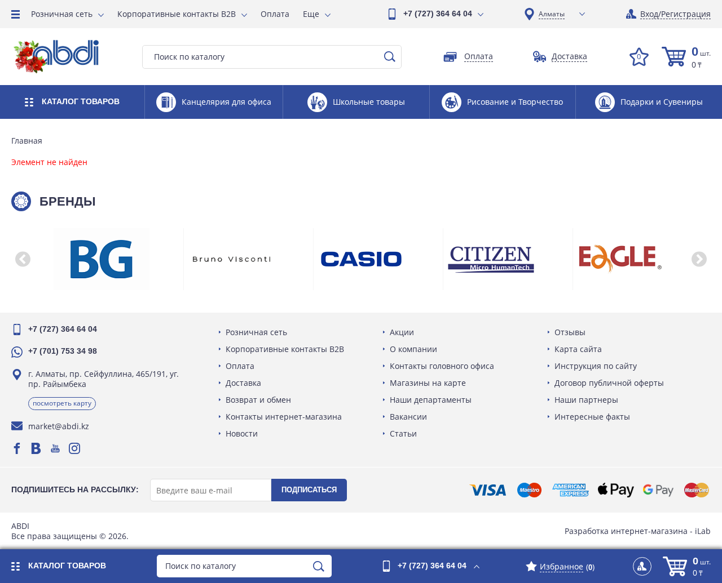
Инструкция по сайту (595, 366)
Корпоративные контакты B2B (176, 13)
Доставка (243, 382)
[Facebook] (17, 448)
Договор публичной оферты (609, 382)
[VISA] (487, 490)
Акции (402, 332)
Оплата (275, 13)
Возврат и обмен (258, 399)
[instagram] (74, 448)
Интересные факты (592, 416)
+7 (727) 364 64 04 (437, 13)
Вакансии (408, 416)
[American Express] (570, 490)
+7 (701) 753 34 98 (62, 350)
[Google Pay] (658, 490)
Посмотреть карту (62, 403)
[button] (22, 259)
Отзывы (569, 332)
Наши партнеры (586, 399)
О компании (413, 349)
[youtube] (55, 448)
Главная (26, 141)
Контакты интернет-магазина (284, 416)
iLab (703, 531)
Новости (242, 433)
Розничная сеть (62, 13)
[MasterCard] (697, 490)
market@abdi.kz (58, 426)
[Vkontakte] (36, 448)
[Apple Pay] (615, 490)
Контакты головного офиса (442, 366)
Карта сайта (578, 349)
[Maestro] (529, 490)
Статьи (403, 433)
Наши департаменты (431, 399)
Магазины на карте (428, 382)
